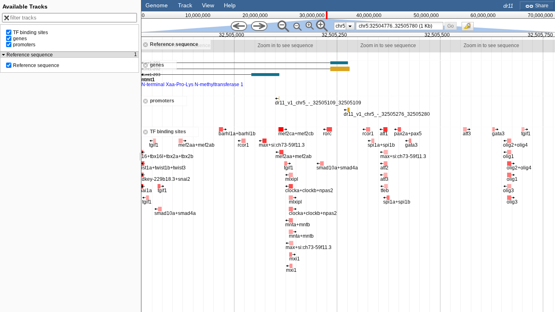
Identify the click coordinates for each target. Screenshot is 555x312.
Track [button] (185, 5)
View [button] (208, 5)
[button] (450, 26)
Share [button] (541, 6)
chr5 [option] (340, 26)
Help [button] (230, 5)
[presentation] (350, 26)
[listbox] (344, 26)
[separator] (140, 156)
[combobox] (400, 26)
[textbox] (401, 26)
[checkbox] (470, 28)
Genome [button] (156, 5)
